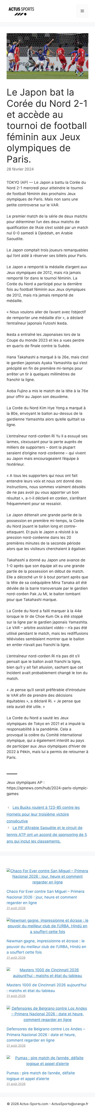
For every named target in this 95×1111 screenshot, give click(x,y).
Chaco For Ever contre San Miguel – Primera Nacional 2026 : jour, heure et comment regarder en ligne (45, 897)
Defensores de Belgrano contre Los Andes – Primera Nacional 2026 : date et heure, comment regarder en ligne (46, 1034)
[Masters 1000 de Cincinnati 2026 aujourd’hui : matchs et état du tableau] (47, 975)
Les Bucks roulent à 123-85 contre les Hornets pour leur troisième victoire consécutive (43, 814)
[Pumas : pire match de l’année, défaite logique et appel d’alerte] (47, 1063)
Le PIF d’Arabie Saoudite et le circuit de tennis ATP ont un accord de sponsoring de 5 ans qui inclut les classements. (47, 834)
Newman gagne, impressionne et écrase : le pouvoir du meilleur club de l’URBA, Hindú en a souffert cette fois (46, 946)
